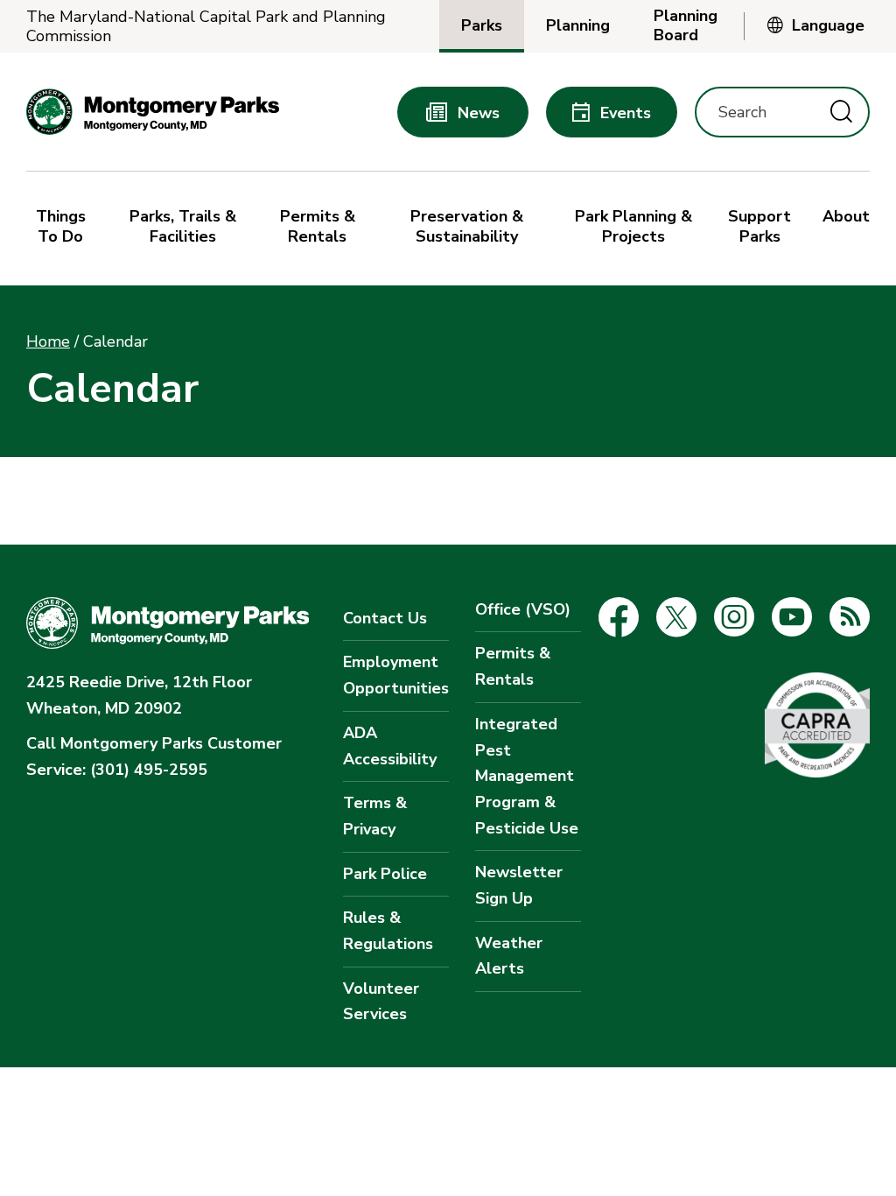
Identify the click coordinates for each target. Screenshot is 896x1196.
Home (48, 341)
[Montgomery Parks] (152, 111)
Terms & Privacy (375, 816)
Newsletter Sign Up (519, 885)
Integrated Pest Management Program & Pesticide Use (526, 776)
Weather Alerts (508, 956)
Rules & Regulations (388, 930)
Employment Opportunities (396, 675)
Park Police (385, 873)
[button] (65, 228)
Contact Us (385, 618)
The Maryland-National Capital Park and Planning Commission (206, 26)
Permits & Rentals (512, 666)
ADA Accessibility (390, 746)
